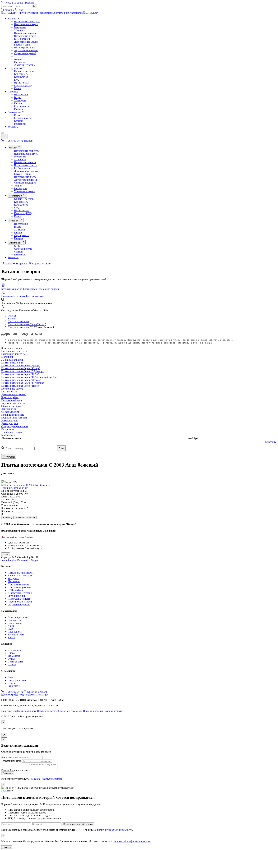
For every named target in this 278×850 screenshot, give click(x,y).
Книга (17, 88)
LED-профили (22, 38)
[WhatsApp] (8, 694)
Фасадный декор (10, 411)
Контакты (13, 126)
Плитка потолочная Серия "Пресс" (20, 385)
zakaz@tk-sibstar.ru (36, 691)
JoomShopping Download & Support (20, 560)
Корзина (36, 263)
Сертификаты (21, 106)
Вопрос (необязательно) (14, 770)
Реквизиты (20, 123)
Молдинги (20, 27)
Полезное (13, 91)
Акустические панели (26, 50)
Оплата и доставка (24, 71)
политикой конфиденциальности (132, 841)
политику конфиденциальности (114, 829)
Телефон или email (11, 760)
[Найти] (34, 6)
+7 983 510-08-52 (14, 140)
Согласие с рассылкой (70, 711)
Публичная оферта (47, 711)
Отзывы (18, 120)
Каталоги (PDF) (23, 85)
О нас (17, 115)
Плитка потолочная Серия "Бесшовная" (23, 382)
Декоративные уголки (26, 41)
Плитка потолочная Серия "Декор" (20, 365)
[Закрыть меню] (4, 136)
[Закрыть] (2, 480)
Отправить (8, 773)
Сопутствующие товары (14, 426)
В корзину (270, 442)
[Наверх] (4, 735)
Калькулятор (21, 76)
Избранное (21, 263)
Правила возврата (113, 711)
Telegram (29, 2)
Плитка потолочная (25, 33)
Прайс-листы (21, 82)
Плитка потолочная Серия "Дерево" (21, 380)
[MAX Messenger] (38, 694)
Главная (12, 315)
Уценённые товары (24, 65)
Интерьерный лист (11, 400)
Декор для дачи (9, 423)
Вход (48, 263)
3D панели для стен (12, 359)
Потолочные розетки (25, 36)
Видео (17, 97)
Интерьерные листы (25, 47)
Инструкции (21, 94)
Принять (7, 847)
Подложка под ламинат (14, 417)
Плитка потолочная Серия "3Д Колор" (22, 371)
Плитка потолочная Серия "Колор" (27, 324)
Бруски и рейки (22, 44)
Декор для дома (9, 420)
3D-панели (20, 30)
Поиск (8, 263)
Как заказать (21, 74)
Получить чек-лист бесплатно (78, 824)
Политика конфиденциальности (19, 711)
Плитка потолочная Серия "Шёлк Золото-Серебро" (29, 377)
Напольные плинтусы (26, 24)
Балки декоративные (12, 414)
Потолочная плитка (18, 584)
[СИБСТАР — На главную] (49, 12)
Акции (18, 59)
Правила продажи (93, 711)
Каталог (12, 18)
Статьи (18, 103)
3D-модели (20, 100)
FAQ (16, 79)
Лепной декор (9, 409)
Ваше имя (6, 757)
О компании (15, 112)
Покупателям (15, 68)
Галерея (18, 109)
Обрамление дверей (25, 53)
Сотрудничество (23, 118)
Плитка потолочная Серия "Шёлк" (20, 374)
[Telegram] (21, 694)
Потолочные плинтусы (27, 21)
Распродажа (20, 62)
